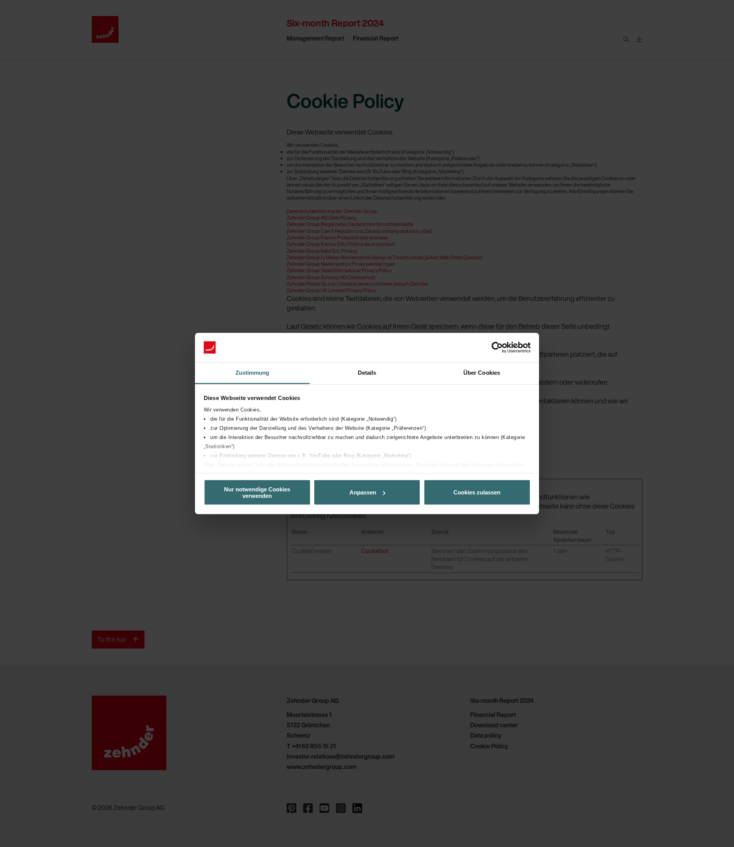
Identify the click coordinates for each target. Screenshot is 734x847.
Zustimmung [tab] (252, 372)
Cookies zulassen (476, 492)
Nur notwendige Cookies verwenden (257, 492)
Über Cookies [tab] (481, 372)
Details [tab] (367, 372)
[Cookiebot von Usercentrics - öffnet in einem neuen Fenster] (497, 347)
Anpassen (362, 492)
